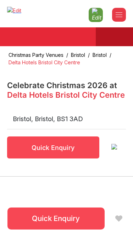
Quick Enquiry (53, 147)
